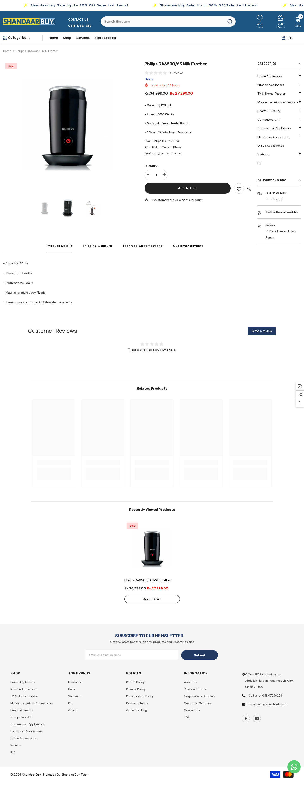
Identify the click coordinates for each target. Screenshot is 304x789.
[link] (280, 22)
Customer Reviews (188, 245)
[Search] (168, 21)
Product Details (59, 245)
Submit (199, 655)
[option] (67, 125)
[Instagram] (257, 718)
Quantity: (151, 166)
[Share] (247, 189)
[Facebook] (246, 718)
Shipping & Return (97, 245)
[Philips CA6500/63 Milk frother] (152, 548)
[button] (279, 153)
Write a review (261, 331)
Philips (149, 79)
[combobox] (163, 21)
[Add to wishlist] (239, 188)
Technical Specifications (142, 245)
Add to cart (187, 188)
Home (7, 51)
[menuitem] (279, 76)
